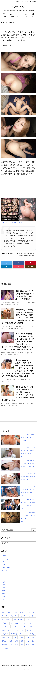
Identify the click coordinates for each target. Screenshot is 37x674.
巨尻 (12, 22)
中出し (32, 634)
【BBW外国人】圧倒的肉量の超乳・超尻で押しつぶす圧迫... (28, 517)
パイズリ (14, 626)
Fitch (15, 612)
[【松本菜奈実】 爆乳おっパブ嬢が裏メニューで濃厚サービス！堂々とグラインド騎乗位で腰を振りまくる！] (22, 499)
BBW (4, 556)
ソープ (16, 253)
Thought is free (30, 669)
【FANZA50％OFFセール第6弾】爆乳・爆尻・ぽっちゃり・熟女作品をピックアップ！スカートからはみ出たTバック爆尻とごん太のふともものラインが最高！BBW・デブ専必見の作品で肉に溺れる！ (18, 368)
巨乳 (3, 582)
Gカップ (23, 612)
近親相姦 (5, 648)
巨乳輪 (21, 637)
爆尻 (22, 641)
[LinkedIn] (6, 266)
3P (3, 612)
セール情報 (6, 567)
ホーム (5, 22)
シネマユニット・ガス (18, 623)
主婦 (3, 637)
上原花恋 (25, 253)
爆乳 (3, 590)
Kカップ (22, 616)
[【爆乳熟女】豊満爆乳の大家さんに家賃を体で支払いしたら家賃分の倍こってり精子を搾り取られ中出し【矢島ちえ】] (22, 473)
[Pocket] (18, 266)
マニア (4, 573)
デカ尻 (20, 253)
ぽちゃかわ (6, 619)
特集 (3, 593)
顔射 (29, 255)
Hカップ (31, 612)
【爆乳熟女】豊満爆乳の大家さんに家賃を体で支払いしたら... (28, 478)
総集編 (4, 644)
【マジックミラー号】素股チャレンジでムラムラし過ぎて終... (28, 491)
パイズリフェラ (27, 626)
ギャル (11, 253)
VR (3, 562)
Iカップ (4, 616)
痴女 (27, 641)
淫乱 (33, 637)
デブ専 (4, 626)
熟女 (3, 587)
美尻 (26, 255)
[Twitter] (6, 263)
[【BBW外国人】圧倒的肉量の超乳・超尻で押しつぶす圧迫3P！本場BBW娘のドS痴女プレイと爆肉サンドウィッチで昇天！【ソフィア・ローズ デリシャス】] (22, 512)
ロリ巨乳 (5, 634)
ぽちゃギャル (18, 619)
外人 (3, 579)
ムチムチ (30, 630)
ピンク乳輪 (19, 630)
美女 (10, 644)
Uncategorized (7, 559)
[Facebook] (18, 263)
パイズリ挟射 (6, 630)
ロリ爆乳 (14, 634)
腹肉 (22, 644)
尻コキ (30, 253)
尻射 (23, 255)
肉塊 (16, 644)
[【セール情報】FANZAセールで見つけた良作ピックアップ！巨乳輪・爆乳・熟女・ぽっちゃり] (22, 434)
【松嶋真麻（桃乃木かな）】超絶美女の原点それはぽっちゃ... (28, 465)
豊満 (27, 644)
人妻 (9, 637)
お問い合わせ (19, 1)
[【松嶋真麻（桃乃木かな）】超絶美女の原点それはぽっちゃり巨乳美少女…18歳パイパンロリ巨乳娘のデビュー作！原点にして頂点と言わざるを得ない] (22, 460)
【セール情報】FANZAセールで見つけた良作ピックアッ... (28, 437)
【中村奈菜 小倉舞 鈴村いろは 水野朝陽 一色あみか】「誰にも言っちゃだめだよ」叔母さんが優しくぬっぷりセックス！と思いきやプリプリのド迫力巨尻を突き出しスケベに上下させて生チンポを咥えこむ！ (18, 341)
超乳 (3, 596)
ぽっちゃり (6, 570)
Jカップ (13, 616)
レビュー (5, 576)
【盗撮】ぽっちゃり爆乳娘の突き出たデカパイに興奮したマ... (28, 452)
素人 (33, 641)
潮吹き (4, 641)
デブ (31, 623)
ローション (23, 634)
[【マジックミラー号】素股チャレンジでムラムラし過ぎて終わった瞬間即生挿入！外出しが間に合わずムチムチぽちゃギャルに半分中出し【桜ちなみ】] (22, 486)
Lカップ (31, 616)
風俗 (33, 255)
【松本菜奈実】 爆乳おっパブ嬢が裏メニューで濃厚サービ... (28, 504)
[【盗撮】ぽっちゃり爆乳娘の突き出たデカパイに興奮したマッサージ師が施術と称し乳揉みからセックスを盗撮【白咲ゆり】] (22, 447)
